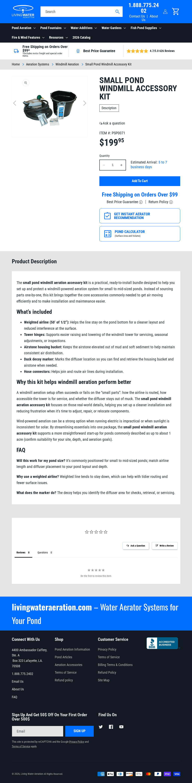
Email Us (17, 681)
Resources (56, 37)
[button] (23, 28)
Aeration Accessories (68, 665)
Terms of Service (65, 672)
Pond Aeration (21, 28)
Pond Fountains (51, 28)
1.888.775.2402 (143, 8)
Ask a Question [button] (137, 545)
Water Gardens (112, 28)
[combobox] (81, 11)
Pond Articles (63, 657)
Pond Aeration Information (72, 649)
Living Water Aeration (32, 773)
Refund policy (64, 680)
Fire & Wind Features (26, 37)
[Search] (117, 12)
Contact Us (137, 16)
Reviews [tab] (20, 552)
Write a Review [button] (167, 545)
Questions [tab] (43, 552)
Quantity (104, 156)
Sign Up (80, 731)
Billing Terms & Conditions (115, 665)
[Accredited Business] (163, 648)
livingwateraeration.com (52, 607)
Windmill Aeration (67, 64)
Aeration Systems (37, 64)
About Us (150, 18)
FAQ (14, 697)
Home (16, 64)
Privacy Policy (107, 649)
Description (109, 108)
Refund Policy (107, 672)
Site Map (104, 680)
